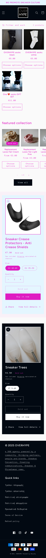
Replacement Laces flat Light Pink (29, 151)
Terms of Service (14, 515)
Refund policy (12, 521)
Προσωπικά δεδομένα (16, 509)
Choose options (12, 65)
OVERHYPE (19, 553)
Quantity (9, 274)
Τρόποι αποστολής (15, 491)
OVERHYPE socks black (12, 53)
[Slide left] (17, 175)
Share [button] (11, 307)
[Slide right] (29, 175)
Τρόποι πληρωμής (14, 485)
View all (23, 182)
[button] (3, 13)
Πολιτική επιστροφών (16, 497)
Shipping (20, 256)
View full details (28, 307)
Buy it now (23, 297)
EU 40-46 (12, 268)
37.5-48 (12, 388)
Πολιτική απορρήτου (16, 503)
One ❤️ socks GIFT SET (12, 95)
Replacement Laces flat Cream (11, 150)
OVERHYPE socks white (33, 53)
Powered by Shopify (29, 553)
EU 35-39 (29, 268)
